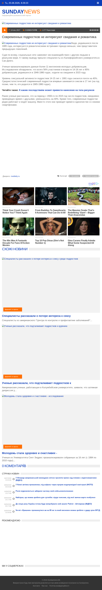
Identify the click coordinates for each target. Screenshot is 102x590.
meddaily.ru (15, 176)
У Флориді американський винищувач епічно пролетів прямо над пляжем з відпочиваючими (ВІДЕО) (56, 479)
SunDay (21, 12)
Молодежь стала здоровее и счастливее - (29, 453)
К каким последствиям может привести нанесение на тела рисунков (56, 90)
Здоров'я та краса (91, 176)
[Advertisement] (51, 141)
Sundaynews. (84, 583)
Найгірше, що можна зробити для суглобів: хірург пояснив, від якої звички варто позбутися (55, 497)
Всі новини (75, 176)
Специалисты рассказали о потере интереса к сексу (36, 315)
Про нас (45, 586)
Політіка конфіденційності (59, 586)
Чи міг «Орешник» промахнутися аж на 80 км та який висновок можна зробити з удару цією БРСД (58, 510)
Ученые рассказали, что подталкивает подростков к (36, 383)
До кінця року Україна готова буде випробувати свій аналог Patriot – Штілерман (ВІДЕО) (54, 504)
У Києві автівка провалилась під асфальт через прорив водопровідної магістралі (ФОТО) (54, 485)
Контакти (36, 586)
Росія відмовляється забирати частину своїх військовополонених (44, 491)
